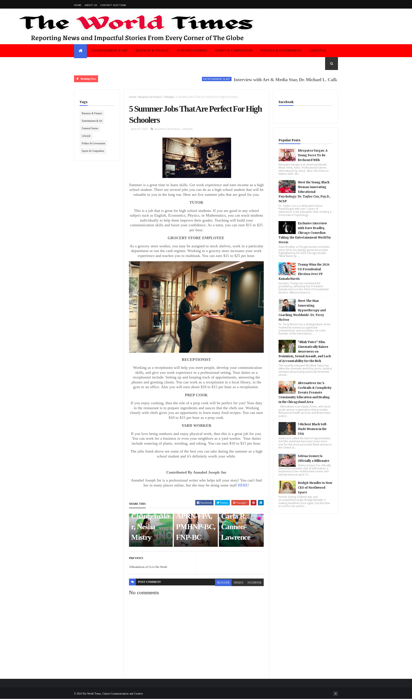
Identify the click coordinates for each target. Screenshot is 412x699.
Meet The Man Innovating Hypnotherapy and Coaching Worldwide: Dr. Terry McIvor (302, 310)
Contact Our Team (113, 5)
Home (77, 5)
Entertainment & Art (109, 50)
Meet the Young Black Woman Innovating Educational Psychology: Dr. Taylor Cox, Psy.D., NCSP (304, 192)
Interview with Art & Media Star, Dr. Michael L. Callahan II (277, 79)
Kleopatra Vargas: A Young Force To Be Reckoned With (312, 155)
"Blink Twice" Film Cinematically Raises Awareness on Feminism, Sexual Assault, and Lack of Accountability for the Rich (305, 351)
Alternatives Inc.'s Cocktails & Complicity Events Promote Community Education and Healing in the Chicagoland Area (305, 392)
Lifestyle (317, 50)
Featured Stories (192, 50)
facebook (255, 582)
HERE (243, 485)
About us (91, 5)
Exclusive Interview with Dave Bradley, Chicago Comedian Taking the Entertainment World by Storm (305, 233)
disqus (238, 582)
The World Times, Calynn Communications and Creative (112, 693)
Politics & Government (281, 50)
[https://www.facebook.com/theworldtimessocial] (335, 4)
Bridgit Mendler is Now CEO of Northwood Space (315, 487)
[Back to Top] (335, 693)
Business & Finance (152, 50)
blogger (223, 582)
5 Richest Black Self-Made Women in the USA (312, 429)
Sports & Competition (234, 50)
